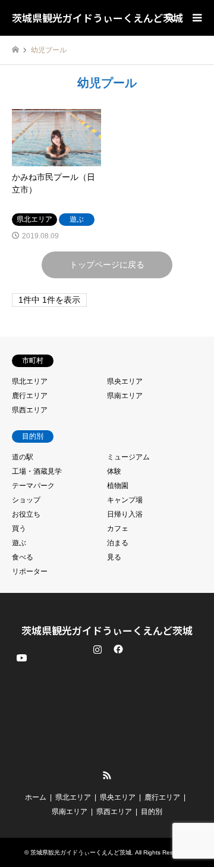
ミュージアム (128, 457)
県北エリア (30, 381)
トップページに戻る (107, 264)
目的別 (151, 811)
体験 (114, 471)
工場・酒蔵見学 (37, 471)
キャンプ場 (125, 500)
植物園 (117, 485)
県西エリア (30, 410)
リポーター (30, 571)
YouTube (21, 766)
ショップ (26, 500)
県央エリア (125, 381)
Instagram (97, 649)
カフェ (117, 528)
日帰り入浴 (125, 514)
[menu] (196, 18)
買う (19, 528)
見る (114, 557)
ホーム (35, 797)
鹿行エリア (30, 395)
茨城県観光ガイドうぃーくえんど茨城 (107, 630)
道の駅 (22, 457)
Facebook (117, 649)
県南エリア (125, 395)
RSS (107, 775)
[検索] (169, 18)
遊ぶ (19, 543)
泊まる (117, 543)
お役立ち (26, 514)
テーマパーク (33, 485)
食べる (22, 557)
